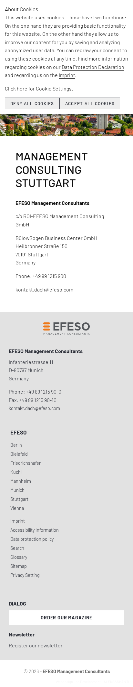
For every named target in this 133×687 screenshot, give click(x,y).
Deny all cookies (32, 103)
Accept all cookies (90, 103)
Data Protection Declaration (93, 67)
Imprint (67, 75)
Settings (62, 88)
